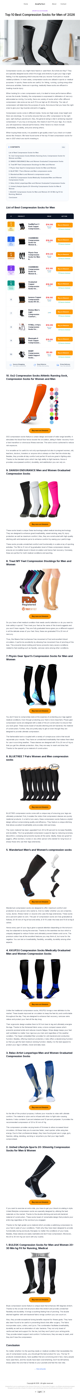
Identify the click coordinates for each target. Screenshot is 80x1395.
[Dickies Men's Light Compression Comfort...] (22, 313)
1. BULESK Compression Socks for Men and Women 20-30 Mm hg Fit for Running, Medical (36, 193)
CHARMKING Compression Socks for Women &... (33, 241)
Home (26, 4)
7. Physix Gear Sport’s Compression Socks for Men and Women (32, 168)
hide (63, 147)
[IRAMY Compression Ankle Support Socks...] (22, 354)
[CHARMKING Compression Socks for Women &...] (22, 241)
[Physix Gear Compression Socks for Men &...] (22, 256)
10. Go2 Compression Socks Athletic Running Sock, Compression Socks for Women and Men (37, 157)
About (54, 4)
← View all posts (40, 1369)
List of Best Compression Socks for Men (24, 153)
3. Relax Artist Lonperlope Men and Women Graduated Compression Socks (37, 183)
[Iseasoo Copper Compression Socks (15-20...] (22, 299)
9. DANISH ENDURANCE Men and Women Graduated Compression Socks (36, 161)
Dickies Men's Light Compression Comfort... (34, 313)
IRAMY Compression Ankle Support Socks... (34, 354)
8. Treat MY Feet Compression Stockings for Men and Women (32, 165)
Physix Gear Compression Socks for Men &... (34, 256)
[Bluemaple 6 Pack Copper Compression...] (22, 340)
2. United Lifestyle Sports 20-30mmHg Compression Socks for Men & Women (35, 187)
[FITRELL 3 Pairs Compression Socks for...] (22, 327)
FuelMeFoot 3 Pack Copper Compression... (34, 226)
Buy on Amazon (64, 225)
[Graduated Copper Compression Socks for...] (22, 285)
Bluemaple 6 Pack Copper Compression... (34, 340)
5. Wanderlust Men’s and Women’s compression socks (29, 174)
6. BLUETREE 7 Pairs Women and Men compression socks (30, 171)
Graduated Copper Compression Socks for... (33, 285)
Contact (63, 4)
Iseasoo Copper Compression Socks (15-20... (34, 299)
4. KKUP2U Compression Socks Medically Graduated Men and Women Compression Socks (35, 179)
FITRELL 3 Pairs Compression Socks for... (34, 327)
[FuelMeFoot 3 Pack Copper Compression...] (22, 226)
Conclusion (13, 197)
